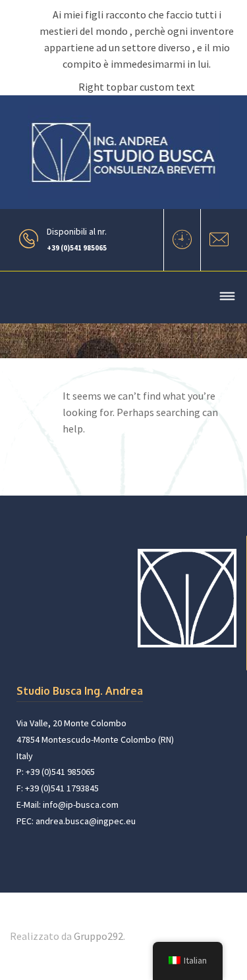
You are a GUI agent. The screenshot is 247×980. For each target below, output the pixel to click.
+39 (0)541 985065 (77, 247)
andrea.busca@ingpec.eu (86, 821)
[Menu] (227, 298)
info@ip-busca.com (81, 804)
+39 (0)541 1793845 (62, 788)
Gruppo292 (98, 936)
